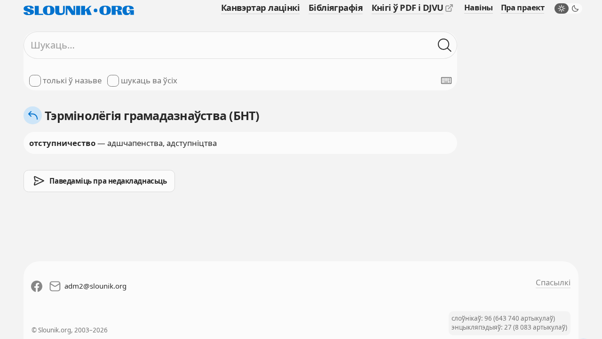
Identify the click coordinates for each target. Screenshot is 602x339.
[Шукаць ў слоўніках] (444, 44)
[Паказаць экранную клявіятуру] (446, 80)
